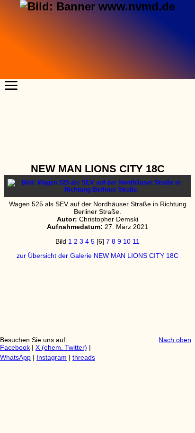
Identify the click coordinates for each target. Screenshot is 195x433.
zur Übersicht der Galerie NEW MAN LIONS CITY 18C (97, 255)
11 (136, 241)
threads (83, 357)
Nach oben (175, 340)
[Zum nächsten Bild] (97, 189)
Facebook (15, 347)
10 (127, 241)
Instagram (51, 357)
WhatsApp (15, 357)
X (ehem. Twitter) (61, 347)
